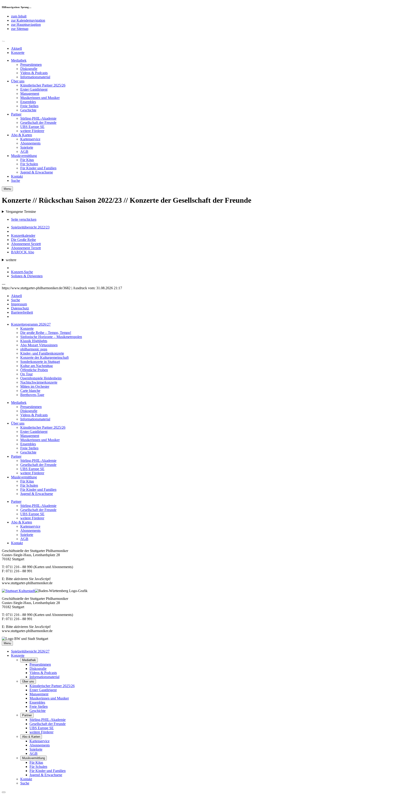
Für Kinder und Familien (38, 168)
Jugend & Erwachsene (36, 172)
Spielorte (26, 147)
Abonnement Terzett (26, 248)
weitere (11, 260)
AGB (24, 151)
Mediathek (18, 60)
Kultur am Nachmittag (36, 366)
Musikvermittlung (24, 156)
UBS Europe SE (32, 127)
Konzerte (17, 53)
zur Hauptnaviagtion (26, 24)
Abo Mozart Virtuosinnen (39, 345)
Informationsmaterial (35, 77)
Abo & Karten (21, 135)
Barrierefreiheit (22, 312)
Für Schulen (29, 164)
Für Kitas (27, 160)
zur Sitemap (19, 29)
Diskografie (28, 69)
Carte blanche (30, 391)
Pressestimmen (31, 64)
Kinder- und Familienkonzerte (42, 353)
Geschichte (28, 110)
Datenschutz (20, 308)
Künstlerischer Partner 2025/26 (42, 85)
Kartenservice (30, 139)
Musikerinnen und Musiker (40, 98)
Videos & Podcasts (34, 73)
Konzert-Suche (22, 272)
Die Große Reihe (23, 240)
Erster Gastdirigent (33, 89)
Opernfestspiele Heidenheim (40, 378)
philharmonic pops (33, 349)
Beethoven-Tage (32, 395)
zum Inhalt (18, 16)
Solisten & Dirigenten (27, 276)
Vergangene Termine (21, 212)
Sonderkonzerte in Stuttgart (40, 362)
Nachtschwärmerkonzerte (38, 382)
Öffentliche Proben (34, 370)
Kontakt (17, 176)
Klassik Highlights (33, 341)
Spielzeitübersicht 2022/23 (30, 227)
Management (29, 93)
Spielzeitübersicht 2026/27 (30, 651)
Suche (15, 180)
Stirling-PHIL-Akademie (38, 118)
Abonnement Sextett (26, 244)
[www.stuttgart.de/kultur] (18, 591)
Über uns (17, 81)
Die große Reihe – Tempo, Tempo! (45, 333)
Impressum (19, 304)
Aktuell (16, 48)
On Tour (26, 374)
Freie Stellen (29, 106)
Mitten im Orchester (34, 386)
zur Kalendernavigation (28, 20)
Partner (16, 114)
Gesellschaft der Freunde (38, 122)
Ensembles (28, 102)
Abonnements (30, 143)
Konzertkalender (23, 235)
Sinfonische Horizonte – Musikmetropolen (51, 337)
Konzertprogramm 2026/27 (31, 324)
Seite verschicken (23, 219)
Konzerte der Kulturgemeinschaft (44, 357)
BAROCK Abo (22, 252)
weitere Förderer (32, 131)
